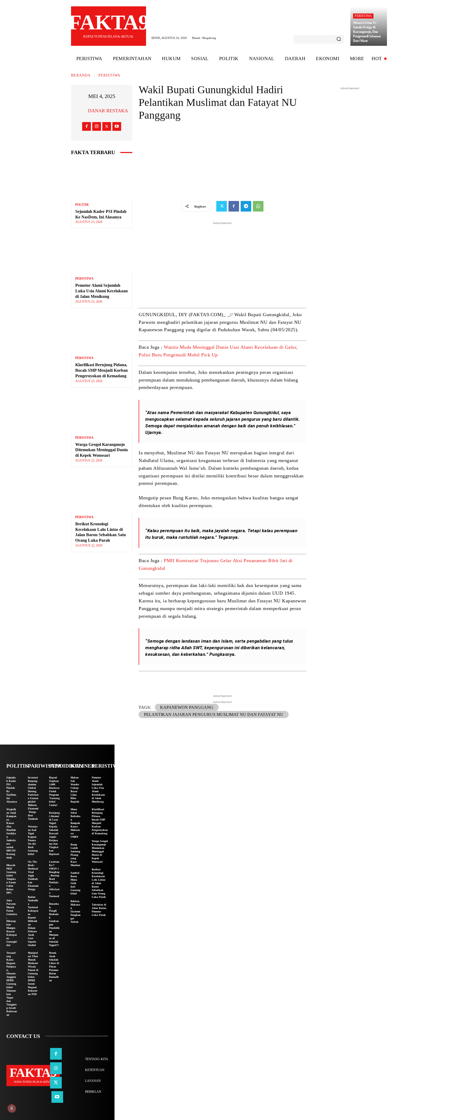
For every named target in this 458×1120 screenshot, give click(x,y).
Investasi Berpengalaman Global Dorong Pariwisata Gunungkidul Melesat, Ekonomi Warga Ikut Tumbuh (33, 798)
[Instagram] (96, 126)
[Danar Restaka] (81, 110)
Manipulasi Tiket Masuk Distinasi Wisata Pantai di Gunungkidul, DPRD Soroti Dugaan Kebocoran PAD (33, 973)
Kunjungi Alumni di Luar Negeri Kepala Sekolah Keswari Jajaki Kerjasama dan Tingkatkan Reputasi (54, 833)
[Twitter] (106, 126)
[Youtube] (116, 126)
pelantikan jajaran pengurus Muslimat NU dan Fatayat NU (213, 714)
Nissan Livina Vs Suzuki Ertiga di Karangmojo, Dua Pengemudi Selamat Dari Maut (367, 32)
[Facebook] (86, 126)
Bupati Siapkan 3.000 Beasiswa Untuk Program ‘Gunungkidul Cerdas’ (54, 791)
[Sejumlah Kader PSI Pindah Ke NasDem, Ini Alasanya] (101, 179)
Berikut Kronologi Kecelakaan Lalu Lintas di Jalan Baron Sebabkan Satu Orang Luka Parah (99, 883)
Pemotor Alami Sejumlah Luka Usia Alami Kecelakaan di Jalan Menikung (101, 291)
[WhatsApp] (258, 206)
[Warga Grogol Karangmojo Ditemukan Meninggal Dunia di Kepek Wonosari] (101, 412)
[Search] (339, 39)
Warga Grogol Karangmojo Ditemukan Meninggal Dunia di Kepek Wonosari (101, 450)
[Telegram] (246, 206)
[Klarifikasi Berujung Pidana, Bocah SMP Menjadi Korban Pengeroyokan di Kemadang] (101, 333)
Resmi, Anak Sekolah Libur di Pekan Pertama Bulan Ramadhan (54, 966)
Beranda (81, 75)
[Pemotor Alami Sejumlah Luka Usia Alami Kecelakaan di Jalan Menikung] (101, 253)
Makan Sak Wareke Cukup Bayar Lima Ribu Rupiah (75, 789)
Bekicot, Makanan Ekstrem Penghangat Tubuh (76, 911)
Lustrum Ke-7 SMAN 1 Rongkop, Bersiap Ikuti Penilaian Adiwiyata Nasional (54, 879)
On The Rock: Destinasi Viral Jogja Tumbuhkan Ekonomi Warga (33, 875)
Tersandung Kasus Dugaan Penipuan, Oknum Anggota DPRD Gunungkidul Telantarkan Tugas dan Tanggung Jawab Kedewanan (11, 983)
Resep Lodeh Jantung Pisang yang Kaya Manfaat (75, 855)
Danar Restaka (108, 110)
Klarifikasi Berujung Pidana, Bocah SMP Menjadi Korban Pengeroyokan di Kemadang (101, 370)
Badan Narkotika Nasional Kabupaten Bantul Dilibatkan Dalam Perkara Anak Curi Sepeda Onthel (33, 921)
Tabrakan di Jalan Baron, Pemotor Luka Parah (99, 909)
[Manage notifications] (11, 1108)
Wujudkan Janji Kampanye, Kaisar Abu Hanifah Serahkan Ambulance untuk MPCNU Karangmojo (11, 833)
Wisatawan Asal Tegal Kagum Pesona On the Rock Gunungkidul (33, 840)
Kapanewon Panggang (186, 707)
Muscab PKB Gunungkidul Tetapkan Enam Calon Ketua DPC (11, 879)
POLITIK (82, 204)
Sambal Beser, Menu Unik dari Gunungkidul (75, 883)
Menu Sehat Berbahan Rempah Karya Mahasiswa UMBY (75, 823)
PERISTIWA (363, 16)
